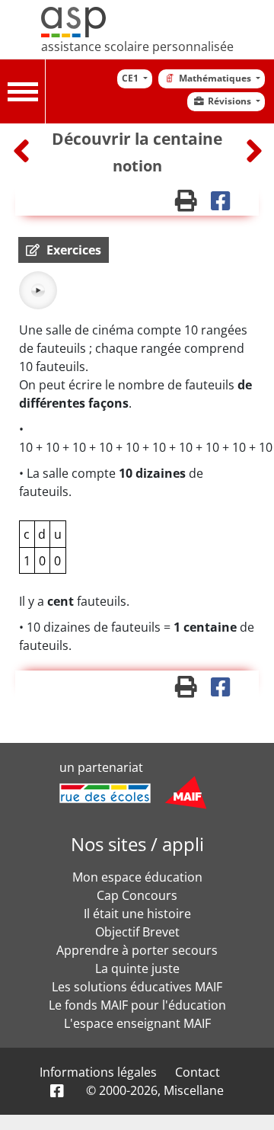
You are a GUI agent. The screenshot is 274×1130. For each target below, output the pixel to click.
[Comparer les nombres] (23, 150)
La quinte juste (137, 968)
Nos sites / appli (137, 843)
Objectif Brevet (137, 932)
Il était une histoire (137, 913)
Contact (197, 1072)
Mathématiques (216, 78)
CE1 (131, 78)
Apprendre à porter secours (137, 950)
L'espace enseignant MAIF (137, 1023)
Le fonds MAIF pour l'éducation (137, 1005)
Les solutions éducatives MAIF (137, 986)
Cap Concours (137, 895)
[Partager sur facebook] (226, 204)
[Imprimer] (193, 204)
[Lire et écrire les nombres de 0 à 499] (254, 150)
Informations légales (98, 1072)
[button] (63, 250)
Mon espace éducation (137, 877)
